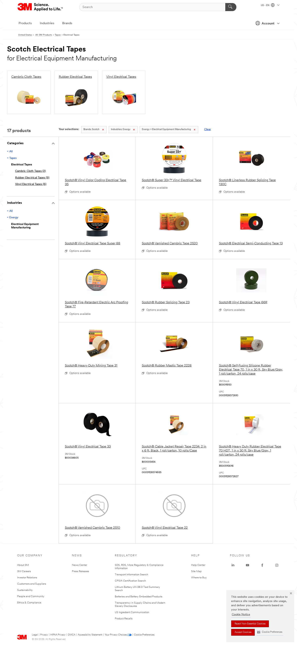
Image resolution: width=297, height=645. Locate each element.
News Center (79, 565)
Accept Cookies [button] (243, 632)
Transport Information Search (131, 574)
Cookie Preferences (144, 635)
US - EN (265, 5)
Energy (120, 129)
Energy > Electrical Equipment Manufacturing (166, 129)
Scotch (91, 129)
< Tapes (12, 158)
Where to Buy (199, 577)
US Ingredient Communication (132, 612)
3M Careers (24, 571)
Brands (67, 23)
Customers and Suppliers (31, 584)
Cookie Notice (241, 614)
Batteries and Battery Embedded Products (138, 596)
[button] (269, 632)
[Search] (230, 7)
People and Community (30, 596)
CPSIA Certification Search (130, 581)
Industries (47, 23)
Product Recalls (124, 618)
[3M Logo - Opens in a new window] (40, 7)
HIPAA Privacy (57, 635)
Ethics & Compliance (29, 602)
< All (10, 151)
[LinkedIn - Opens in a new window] (233, 565)
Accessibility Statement (90, 635)
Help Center (198, 565)
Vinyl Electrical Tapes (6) (30, 184)
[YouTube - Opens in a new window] (247, 565)
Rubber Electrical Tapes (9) (32, 177)
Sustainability (25, 590)
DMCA (71, 635)
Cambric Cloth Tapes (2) (30, 171)
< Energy (12, 217)
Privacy (44, 635)
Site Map (196, 571)
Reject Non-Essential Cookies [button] (250, 624)
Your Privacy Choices (116, 635)
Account (268, 23)
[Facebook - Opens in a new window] (262, 565)
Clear (207, 129)
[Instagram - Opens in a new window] (277, 565)
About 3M (23, 565)
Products (25, 23)
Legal (35, 635)
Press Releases (80, 571)
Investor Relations (27, 577)
